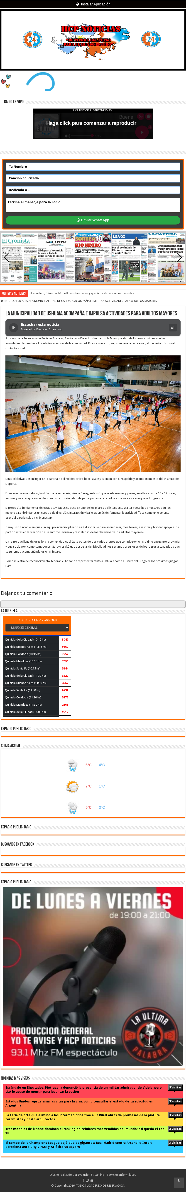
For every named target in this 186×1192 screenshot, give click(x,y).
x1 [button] (173, 327)
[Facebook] (83, 1180)
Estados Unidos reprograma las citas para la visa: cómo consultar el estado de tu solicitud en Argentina (79, 1103)
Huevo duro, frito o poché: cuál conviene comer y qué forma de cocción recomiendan (82, 293)
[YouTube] (92, 1180)
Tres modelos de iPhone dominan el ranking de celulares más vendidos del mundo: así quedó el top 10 (84, 1131)
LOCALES (22, 301)
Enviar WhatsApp (94, 220)
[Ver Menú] (5, 20)
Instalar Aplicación (95, 4)
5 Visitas (175, 1087)
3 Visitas (175, 1101)
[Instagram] (87, 1180)
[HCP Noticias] (93, 40)
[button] (179, 258)
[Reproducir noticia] (13, 327)
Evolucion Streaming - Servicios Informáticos (107, 1174)
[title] (179, 1183)
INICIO (9, 301)
